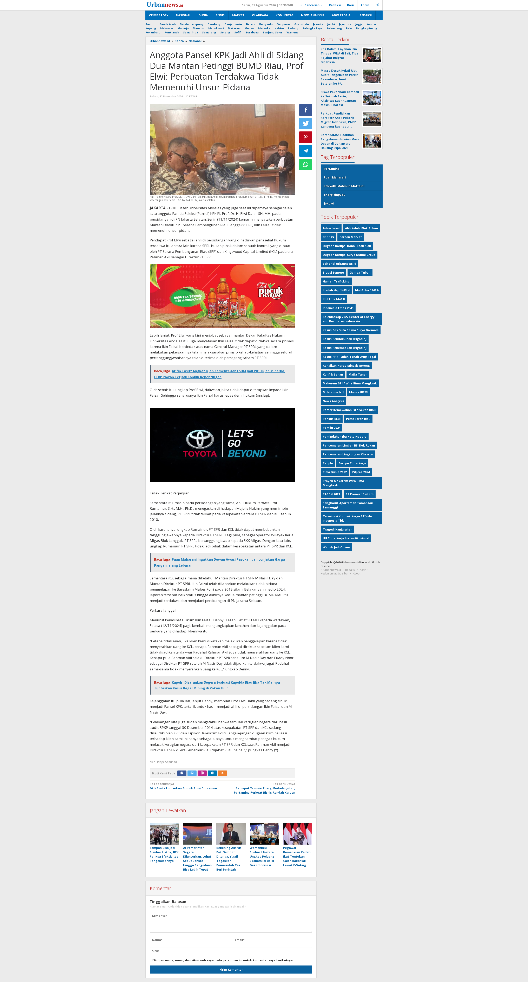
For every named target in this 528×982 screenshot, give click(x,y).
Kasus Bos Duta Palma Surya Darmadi (350, 330)
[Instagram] (202, 773)
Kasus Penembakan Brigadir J (345, 348)
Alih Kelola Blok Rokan (361, 228)
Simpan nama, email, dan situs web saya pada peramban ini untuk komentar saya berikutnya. (223, 960)
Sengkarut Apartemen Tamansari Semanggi (348, 505)
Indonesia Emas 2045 (338, 308)
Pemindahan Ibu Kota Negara (345, 436)
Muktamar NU (333, 392)
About (356, 573)
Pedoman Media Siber (335, 573)
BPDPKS (328, 237)
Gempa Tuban (360, 272)
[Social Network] (378, 5)
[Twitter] (192, 773)
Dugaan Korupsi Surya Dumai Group (349, 255)
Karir (363, 570)
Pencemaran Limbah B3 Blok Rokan (349, 445)
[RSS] (222, 773)
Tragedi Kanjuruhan (337, 529)
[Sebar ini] (305, 110)
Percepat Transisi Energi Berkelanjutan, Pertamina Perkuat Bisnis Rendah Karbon (264, 788)
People (328, 463)
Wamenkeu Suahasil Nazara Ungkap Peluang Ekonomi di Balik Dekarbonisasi (262, 856)
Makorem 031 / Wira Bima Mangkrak (350, 383)
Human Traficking (336, 281)
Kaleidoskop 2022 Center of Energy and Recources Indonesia (349, 319)
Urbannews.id (332, 570)
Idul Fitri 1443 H (334, 299)
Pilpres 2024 (361, 472)
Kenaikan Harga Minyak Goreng (346, 366)
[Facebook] (181, 773)
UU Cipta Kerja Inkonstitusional (346, 538)
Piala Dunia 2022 (335, 472)
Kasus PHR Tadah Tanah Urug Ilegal (349, 357)
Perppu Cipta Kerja (352, 463)
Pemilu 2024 (331, 428)
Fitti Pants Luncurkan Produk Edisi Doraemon (183, 786)
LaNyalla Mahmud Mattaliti (344, 186)
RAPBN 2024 (331, 494)
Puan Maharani (335, 177)
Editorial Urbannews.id (339, 264)
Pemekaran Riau (358, 419)
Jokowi (329, 203)
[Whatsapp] (305, 164)
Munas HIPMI (358, 392)
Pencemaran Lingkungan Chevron (348, 454)
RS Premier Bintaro (360, 494)
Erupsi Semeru (333, 272)
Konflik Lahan (333, 374)
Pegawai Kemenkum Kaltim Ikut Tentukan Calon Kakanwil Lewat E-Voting (297, 856)
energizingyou (334, 195)
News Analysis (333, 401)
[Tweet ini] (305, 123)
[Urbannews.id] (170, 5)
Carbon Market (350, 237)
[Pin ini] (305, 137)
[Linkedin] (212, 773)
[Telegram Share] (305, 151)
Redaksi (350, 570)
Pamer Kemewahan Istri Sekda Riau (349, 410)
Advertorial (331, 228)
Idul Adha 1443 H (367, 290)
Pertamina (331, 169)
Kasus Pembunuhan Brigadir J (345, 339)
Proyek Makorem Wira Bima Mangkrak (343, 483)
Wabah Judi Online (336, 547)
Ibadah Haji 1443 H (336, 290)
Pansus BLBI (332, 419)
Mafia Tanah (358, 374)
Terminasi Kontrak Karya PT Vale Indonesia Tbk (347, 518)
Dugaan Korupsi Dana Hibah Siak (347, 246)
